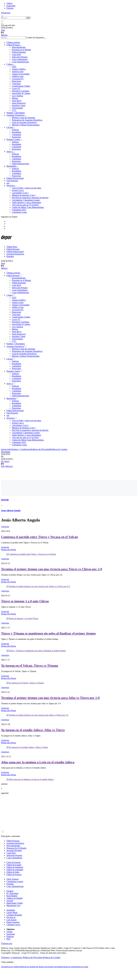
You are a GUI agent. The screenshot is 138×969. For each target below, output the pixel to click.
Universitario (17, 108)
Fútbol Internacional (20, 164)
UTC (14, 110)
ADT (14, 66)
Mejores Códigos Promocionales (25, 125)
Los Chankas (17, 96)
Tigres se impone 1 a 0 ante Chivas (25, 601)
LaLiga (9, 127)
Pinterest (10, 936)
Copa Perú (16, 54)
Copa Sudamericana (20, 62)
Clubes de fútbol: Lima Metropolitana (28, 207)
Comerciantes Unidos (21, 86)
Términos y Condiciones (20, 449)
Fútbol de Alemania (14, 869)
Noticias (15, 130)
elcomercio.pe (7, 966)
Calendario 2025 (19, 210)
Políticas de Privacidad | (33, 957)
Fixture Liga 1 (18, 190)
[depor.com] (6, 242)
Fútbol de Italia (12, 872)
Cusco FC (16, 88)
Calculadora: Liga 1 (20, 193)
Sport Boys (16, 100)
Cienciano (16, 83)
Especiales (10, 6)
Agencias (5, 526)
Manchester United (14, 903)
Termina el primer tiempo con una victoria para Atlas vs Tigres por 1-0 (50, 697)
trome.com (52, 966)
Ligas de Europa (13, 862)
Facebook (10, 934)
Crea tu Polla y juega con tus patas (26, 188)
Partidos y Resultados (15, 113)
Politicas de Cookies (58, 449)
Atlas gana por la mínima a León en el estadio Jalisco (37, 762)
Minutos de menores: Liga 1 (24, 195)
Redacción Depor (8, 549)
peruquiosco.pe (77, 966)
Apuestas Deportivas (15, 115)
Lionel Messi (12, 912)
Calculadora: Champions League (26, 200)
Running (10, 256)
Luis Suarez (11, 920)
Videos (9, 3)
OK (28, 18)
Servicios (10, 185)
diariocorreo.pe (64, 966)
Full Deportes (12, 180)
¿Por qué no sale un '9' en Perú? (25, 205)
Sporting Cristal (18, 105)
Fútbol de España (13, 865)
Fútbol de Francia (13, 874)
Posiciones (16, 137)
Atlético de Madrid (14, 898)
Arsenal (9, 900)
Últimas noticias (13, 42)
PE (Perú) (5, 461)
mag (86, 966)
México (4, 35)
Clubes (9, 64)
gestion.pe (34, 966)
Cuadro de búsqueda (35, 37)
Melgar (15, 98)
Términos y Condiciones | (12, 957)
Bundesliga (11, 166)
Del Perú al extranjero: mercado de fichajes (30, 197)
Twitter (9, 931)
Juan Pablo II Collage (21, 93)
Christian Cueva (13, 924)
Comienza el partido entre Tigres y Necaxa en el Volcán (39, 537)
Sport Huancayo (19, 103)
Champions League (14, 881)
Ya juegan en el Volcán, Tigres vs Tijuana (29, 665)
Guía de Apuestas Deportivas (24, 122)
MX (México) (7, 466)
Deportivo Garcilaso (20, 91)
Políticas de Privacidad (40, 449)
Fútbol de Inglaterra (14, 867)
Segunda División (14, 850)
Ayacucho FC (18, 79)
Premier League (13, 139)
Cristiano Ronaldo (14, 915)
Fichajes (9, 8)
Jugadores (10, 910)
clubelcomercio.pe (21, 966)
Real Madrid (11, 896)
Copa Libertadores (20, 59)
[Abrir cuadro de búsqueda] (2, 15)
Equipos (9, 891)
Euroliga (10, 884)
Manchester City (13, 905)
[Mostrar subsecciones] (21, 45)
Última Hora (11, 247)
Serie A (9, 151)
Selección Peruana (19, 57)
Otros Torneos (12, 879)
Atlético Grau (17, 76)
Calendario (16, 134)
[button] (69, 456)
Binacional (16, 81)
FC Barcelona (12, 893)
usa (7, 183)
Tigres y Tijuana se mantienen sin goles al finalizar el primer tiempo (48, 633)
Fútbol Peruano (13, 45)
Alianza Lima (17, 71)
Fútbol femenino (19, 52)
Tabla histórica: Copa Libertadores (26, 202)
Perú (3, 30)
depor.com (5, 449)
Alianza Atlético (19, 69)
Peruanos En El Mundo (16, 848)
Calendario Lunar (19, 212)
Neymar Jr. (11, 917)
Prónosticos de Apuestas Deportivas (27, 120)
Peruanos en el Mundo (21, 50)
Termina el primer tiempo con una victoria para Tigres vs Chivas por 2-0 (51, 569)
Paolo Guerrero (13, 922)
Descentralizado (18, 47)
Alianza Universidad (20, 74)
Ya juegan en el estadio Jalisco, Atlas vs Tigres (33, 730)
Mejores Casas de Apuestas (23, 117)
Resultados (16, 132)
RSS (8, 939)
